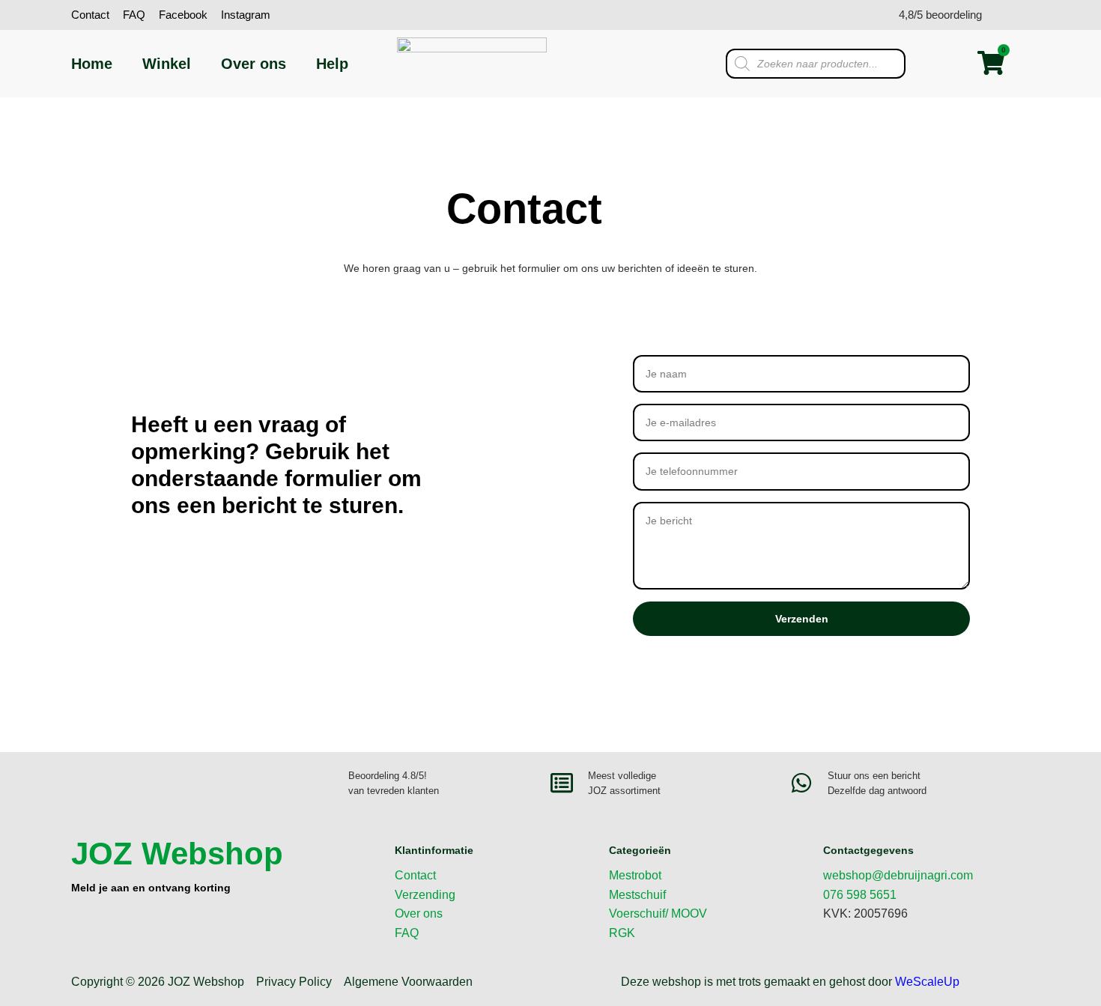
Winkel (166, 63)
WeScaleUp (927, 981)
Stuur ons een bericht (874, 775)
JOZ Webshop (177, 853)
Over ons (253, 63)
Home (91, 63)
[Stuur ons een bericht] (801, 783)
